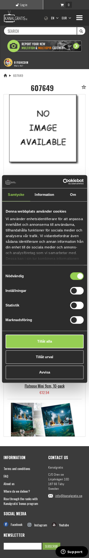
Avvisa (44, 372)
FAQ (6, 476)
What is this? (18, 65)
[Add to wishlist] (84, 87)
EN (53, 17)
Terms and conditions (17, 468)
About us (9, 483)
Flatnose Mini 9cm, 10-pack (45, 386)
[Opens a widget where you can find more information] (71, 552)
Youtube (64, 524)
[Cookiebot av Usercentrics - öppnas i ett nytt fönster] (63, 182)
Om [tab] (73, 195)
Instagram (40, 524)
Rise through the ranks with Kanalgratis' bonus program (21, 501)
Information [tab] (44, 195)
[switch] (77, 290)
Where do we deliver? (17, 491)
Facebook (16, 524)
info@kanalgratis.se (68, 496)
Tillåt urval (44, 357)
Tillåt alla (44, 341)
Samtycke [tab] (16, 195)
